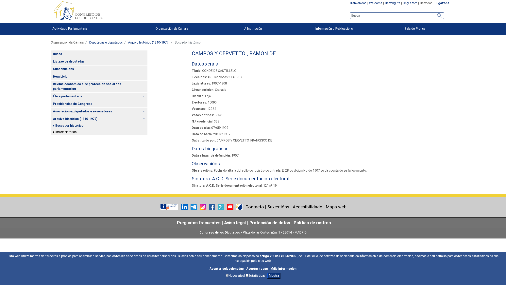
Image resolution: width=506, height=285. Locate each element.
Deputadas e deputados (106, 42)
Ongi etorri (410, 3)
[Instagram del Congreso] (203, 206)
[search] (397, 15)
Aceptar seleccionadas (227, 269)
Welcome (375, 3)
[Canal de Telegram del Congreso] (194, 206)
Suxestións (278, 206)
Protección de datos (269, 222)
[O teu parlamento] (170, 206)
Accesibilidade (307, 206)
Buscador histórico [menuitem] (69, 125)
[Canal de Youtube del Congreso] (230, 206)
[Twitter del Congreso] (221, 206)
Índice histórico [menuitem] (66, 132)
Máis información (283, 269)
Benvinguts (392, 3)
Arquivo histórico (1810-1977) (148, 42)
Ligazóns (442, 3)
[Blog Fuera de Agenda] (239, 206)
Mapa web (336, 206)
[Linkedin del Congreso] (185, 206)
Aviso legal (235, 222)
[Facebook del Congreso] (212, 206)
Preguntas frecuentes (199, 222)
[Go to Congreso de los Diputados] (78, 11)
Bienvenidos (358, 3)
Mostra (274, 275)
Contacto (254, 206)
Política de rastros (312, 222)
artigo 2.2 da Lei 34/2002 (278, 256)
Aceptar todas (257, 269)
